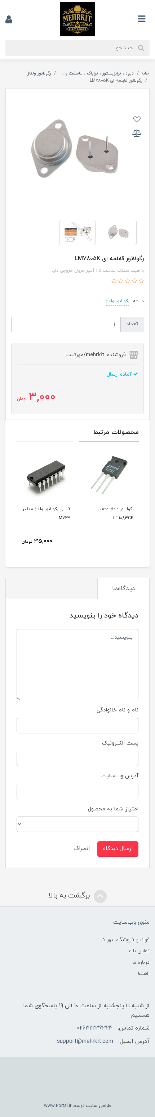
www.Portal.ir (57, 1106)
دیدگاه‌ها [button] (123, 588)
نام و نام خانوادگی (117, 710)
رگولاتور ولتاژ (117, 301)
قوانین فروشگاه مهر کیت (123, 939)
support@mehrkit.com (85, 1041)
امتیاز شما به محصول (113, 809)
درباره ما (141, 962)
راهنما (144, 973)
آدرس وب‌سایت (119, 776)
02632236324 (94, 1028)
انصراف (82, 849)
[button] (140, 281)
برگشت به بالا (70, 896)
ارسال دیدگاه (118, 849)
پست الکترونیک (120, 743)
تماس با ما (139, 951)
